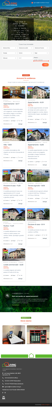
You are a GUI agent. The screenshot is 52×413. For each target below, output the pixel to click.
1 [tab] (10, 97)
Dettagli (20, 124)
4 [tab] (17, 97)
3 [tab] (15, 97)
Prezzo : (36, 57)
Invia (45, 64)
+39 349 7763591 (9, 383)
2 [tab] (12, 97)
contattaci (15, 305)
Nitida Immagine (45, 404)
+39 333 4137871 (9, 380)
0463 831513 (46, 7)
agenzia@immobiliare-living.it (41, 2)
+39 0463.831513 (9, 378)
